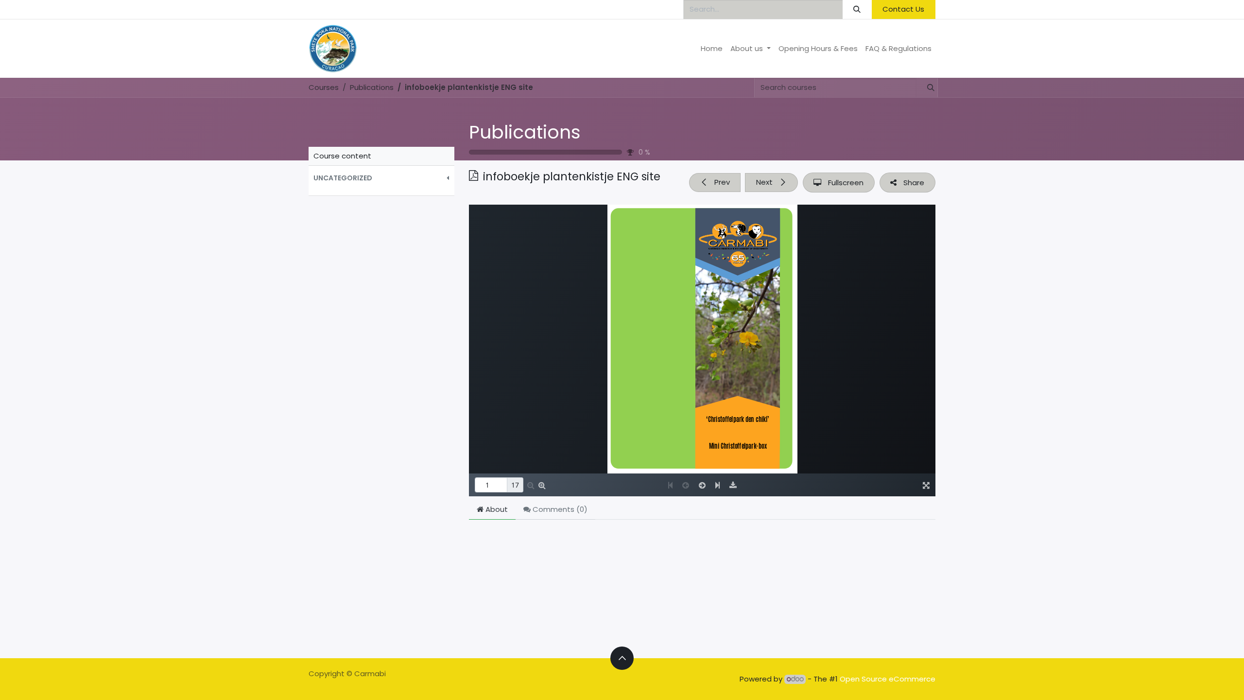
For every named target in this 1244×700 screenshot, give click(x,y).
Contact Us (903, 9)
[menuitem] (711, 48)
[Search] (857, 9)
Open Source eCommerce (887, 679)
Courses (324, 87)
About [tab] (496, 509)
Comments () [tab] (559, 509)
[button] (381, 178)
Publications (525, 132)
